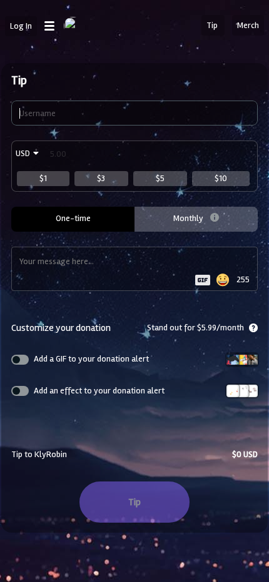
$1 (43, 178)
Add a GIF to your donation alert (91, 358)
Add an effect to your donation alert (99, 390)
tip (134, 502)
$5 (160, 178)
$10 (221, 178)
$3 (101, 178)
